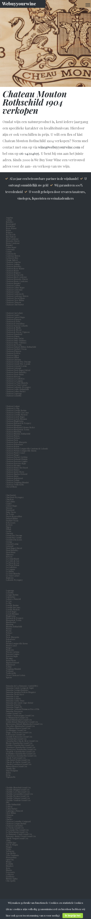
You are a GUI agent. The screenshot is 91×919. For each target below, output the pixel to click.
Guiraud (10, 546)
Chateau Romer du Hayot (17, 467)
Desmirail (10, 510)
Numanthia (11, 857)
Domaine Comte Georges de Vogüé (20, 688)
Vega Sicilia (11, 853)
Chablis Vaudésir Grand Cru (18, 800)
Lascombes (11, 597)
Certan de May (12, 258)
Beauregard (11, 224)
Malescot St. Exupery (15, 618)
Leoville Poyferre (13, 609)
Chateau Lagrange (14, 393)
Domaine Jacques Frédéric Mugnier (21, 692)
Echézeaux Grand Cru (15, 734)
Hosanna (10, 554)
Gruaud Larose (12, 544)
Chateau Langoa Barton (16, 823)
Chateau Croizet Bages (15, 317)
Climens (10, 815)
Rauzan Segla (12, 656)
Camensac (11, 249)
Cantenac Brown (13, 255)
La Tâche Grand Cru (15, 827)
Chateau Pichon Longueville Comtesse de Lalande (27, 448)
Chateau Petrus (13, 446)
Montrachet (11, 622)
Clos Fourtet (11, 495)
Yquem (9, 677)
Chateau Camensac (14, 289)
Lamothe (10, 592)
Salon (8, 772)
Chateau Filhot (12, 357)
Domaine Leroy (12, 696)
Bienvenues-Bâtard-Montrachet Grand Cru (24, 724)
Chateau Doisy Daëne (15, 338)
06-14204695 (29, 153)
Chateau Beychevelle (14, 274)
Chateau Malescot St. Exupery (18, 423)
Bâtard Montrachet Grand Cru (19, 719)
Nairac (9, 628)
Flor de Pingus (12, 844)
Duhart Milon (12, 518)
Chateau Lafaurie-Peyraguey (18, 387)
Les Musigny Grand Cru (16, 730)
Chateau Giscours (13, 359)
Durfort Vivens (12, 520)
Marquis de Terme (14, 620)
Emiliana (10, 876)
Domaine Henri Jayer (15, 694)
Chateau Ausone (13, 264)
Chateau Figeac (12, 355)
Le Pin (9, 603)
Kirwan (9, 556)
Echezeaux (11, 522)
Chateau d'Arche (13, 321)
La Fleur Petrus (13, 565)
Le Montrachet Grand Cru (17, 717)
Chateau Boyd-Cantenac (16, 277)
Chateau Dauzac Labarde (17, 325)
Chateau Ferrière (13, 353)
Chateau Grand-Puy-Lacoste (18, 363)
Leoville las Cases (13, 607)
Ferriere (10, 524)
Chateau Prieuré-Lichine (17, 457)
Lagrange (10, 590)
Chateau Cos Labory (14, 313)
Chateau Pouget (12, 455)
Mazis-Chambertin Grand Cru (19, 743)
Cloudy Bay (11, 768)
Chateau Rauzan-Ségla (16, 463)
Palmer (9, 633)
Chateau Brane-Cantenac (17, 281)
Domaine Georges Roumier (17, 690)
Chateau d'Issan (12, 336)
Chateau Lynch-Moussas (16, 419)
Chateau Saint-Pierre (15, 472)
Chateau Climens (13, 302)
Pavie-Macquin (12, 637)
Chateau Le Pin (13, 408)
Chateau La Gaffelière (15, 378)
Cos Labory (11, 501)
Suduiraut (11, 664)
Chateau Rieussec (13, 465)
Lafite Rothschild (13, 804)
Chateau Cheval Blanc (15, 298)
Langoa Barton (12, 594)
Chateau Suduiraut (14, 478)
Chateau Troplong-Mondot (17, 482)
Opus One (10, 859)
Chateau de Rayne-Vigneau (18, 332)
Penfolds (9, 863)
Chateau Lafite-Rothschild (17, 389)
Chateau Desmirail (14, 334)
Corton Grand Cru (13, 713)
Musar (9, 861)
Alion (8, 840)
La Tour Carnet (13, 575)
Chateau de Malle (13, 327)
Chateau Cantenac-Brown (17, 296)
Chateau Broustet (13, 283)
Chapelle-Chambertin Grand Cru (20, 751)
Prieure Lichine (13, 652)
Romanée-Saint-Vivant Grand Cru (21, 836)
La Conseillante (13, 558)
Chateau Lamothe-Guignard (18, 821)
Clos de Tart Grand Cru (16, 758)
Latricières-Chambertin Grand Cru (21, 755)
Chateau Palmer (13, 438)
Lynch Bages (11, 611)
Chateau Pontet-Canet (15, 452)
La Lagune (11, 569)
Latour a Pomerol (14, 599)
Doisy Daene (11, 512)
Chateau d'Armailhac (15, 323)
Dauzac (9, 508)
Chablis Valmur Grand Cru (18, 798)
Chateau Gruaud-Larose (16, 366)
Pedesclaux (11, 639)
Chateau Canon (12, 291)
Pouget (9, 647)
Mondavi (10, 866)
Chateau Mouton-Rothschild (18, 433)
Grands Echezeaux (14, 539)
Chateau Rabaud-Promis (16, 459)
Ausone (9, 219)
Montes (9, 870)
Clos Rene (10, 499)
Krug (8, 774)
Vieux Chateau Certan (16, 675)
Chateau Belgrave (13, 272)
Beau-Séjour (11, 228)
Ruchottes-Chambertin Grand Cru (21, 753)
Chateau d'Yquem (13, 351)
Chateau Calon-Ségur (15, 287)
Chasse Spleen (12, 260)
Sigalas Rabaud (13, 662)
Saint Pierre (11, 660)
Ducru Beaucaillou (14, 516)
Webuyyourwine (19, 3)
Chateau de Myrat (13, 330)
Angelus (9, 217)
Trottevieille (11, 673)
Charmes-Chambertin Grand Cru (20, 747)
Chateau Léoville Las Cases (17, 412)
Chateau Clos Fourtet (15, 304)
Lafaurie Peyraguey (15, 580)
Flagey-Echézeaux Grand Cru (19, 732)
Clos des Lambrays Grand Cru (18, 764)
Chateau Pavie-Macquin (16, 442)
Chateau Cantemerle (15, 294)
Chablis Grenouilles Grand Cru (19, 794)
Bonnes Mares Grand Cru (16, 766)
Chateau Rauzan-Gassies (16, 461)
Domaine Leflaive (13, 698)
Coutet (9, 503)
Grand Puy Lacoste (14, 537)
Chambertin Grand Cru (16, 738)
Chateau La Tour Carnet (16, 385)
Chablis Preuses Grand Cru (17, 796)
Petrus (9, 641)
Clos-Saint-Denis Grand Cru (18, 760)
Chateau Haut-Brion (15, 374)
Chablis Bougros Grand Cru (17, 789)
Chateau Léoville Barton (16, 410)
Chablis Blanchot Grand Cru (18, 787)
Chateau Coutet (12, 315)
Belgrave (10, 232)
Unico (9, 849)
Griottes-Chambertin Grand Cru (20, 745)
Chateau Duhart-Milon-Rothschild (21, 347)
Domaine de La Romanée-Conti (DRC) (22, 685)
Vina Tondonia (12, 855)
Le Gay (9, 601)
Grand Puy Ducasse (14, 535)
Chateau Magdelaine (15, 421)
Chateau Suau (12, 476)
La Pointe (10, 571)
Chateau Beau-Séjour (15, 268)
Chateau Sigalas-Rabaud (16, 474)
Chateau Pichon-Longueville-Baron (21, 450)
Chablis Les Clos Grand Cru (18, 791)
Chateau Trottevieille (15, 484)
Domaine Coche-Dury (15, 700)
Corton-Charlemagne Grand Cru (20, 715)
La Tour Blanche (13, 573)
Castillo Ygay (11, 842)
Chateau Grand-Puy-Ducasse (18, 361)
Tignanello (10, 777)
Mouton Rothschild (14, 626)
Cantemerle (11, 253)
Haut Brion (11, 552)
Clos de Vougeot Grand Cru (17, 838)
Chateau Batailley (13, 266)
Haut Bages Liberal (14, 548)
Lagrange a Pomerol (15, 810)
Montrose (10, 624)
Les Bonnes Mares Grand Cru (18, 728)
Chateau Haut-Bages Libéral (18, 370)
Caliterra (10, 874)
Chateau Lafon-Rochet (15, 391)
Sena (8, 868)
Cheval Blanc (11, 486)
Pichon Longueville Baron (17, 643)
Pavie (8, 635)
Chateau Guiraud (13, 368)
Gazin (9, 531)
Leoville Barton (12, 605)
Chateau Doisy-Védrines (16, 342)
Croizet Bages (12, 505)
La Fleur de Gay (13, 563)
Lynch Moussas (12, 613)
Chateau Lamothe (14, 395)
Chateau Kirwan (13, 376)
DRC (8, 802)
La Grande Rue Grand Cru (17, 830)
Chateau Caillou (13, 285)
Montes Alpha (12, 878)
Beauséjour (10, 226)
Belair (8, 230)
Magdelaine (11, 616)
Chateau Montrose (13, 431)
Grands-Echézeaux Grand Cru (19, 736)
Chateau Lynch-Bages (15, 416)
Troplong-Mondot (13, 669)
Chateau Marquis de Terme (17, 429)
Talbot (9, 666)
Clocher (9, 819)
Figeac (8, 527)
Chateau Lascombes (14, 825)
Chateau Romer (12, 469)
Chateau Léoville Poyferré (17, 414)
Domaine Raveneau (14, 711)
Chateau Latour (13, 406)
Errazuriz (10, 872)
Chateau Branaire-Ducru (17, 279)
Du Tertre (10, 514)
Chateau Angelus (13, 262)
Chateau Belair (12, 270)
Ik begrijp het (72, 915)
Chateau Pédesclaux (14, 444)
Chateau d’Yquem (13, 319)
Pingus (9, 846)
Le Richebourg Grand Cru (17, 832)
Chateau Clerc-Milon (15, 300)
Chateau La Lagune (14, 380)
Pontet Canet (12, 645)
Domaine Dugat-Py (14, 707)
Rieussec (10, 658)
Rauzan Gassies (13, 654)
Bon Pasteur (11, 236)
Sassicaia (10, 577)
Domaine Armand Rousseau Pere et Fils (22, 709)
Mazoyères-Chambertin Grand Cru (21, 749)
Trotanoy (10, 671)
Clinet (9, 817)
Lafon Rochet (11, 808)
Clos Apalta (10, 880)
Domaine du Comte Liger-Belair (19, 702)
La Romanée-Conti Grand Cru (19, 834)
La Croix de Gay (13, 560)
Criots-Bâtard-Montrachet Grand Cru (22, 721)
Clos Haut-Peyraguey (15, 497)
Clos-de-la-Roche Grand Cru (18, 762)
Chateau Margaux (14, 425)
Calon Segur (11, 247)
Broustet (10, 245)
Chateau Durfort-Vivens (16, 349)
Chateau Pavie (12, 440)
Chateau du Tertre (14, 344)
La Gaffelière (11, 567)
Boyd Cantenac (12, 238)
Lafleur (9, 806)
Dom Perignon (12, 770)
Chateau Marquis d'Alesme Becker (20, 427)
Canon (9, 251)
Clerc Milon (11, 813)
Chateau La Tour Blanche (17, 383)
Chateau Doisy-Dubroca (16, 340)
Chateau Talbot (12, 480)
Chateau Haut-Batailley (16, 372)
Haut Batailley (12, 550)
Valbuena (10, 851)
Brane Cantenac (13, 243)
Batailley (10, 222)
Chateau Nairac (13, 436)
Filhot (8, 529)
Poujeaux (10, 649)
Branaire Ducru (13, 241)
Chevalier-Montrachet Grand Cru (20, 726)
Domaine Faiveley (13, 705)
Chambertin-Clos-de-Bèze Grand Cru (22, 741)
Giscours (10, 533)
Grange (9, 541)
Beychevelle (11, 234)
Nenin (8, 630)
